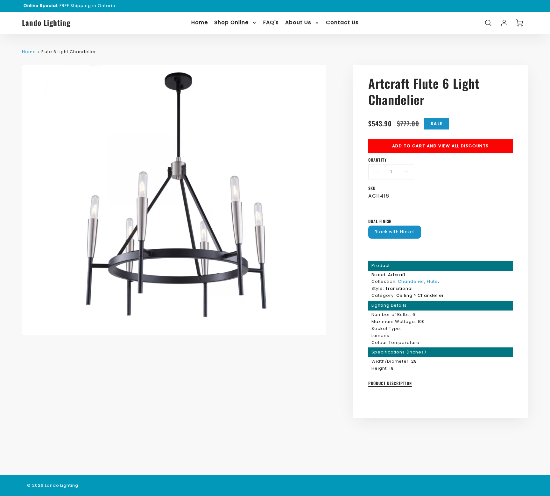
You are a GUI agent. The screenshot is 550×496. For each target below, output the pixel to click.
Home (199, 22)
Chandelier (411, 281)
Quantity (377, 160)
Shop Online (231, 22)
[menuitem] (199, 23)
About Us (298, 22)
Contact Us (342, 22)
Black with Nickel (395, 231)
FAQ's (271, 22)
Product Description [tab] (390, 383)
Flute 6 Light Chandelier (68, 51)
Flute (432, 281)
